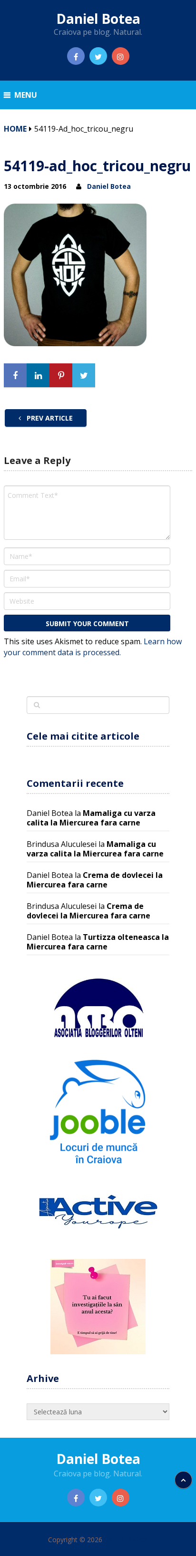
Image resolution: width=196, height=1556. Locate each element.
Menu (25, 95)
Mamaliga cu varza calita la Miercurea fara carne (91, 818)
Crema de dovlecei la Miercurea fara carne (95, 880)
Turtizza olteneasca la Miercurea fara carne (98, 942)
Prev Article (49, 417)
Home (15, 129)
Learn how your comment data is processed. (93, 647)
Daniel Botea (98, 19)
